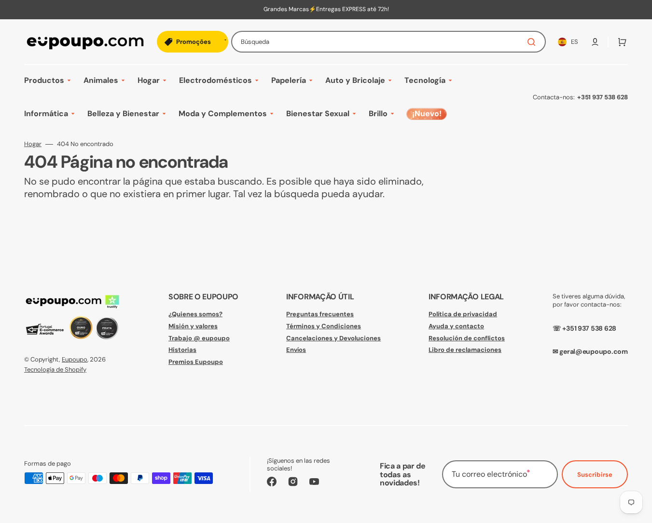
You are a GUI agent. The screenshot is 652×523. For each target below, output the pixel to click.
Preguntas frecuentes (320, 314)
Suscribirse (594, 474)
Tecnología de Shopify (55, 369)
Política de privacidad (463, 314)
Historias (182, 350)
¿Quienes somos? (195, 314)
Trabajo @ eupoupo (199, 338)
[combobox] (388, 42)
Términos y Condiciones (323, 326)
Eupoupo (74, 359)
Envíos (296, 350)
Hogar (33, 144)
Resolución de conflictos (467, 338)
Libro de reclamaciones (465, 350)
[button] (595, 42)
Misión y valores (193, 326)
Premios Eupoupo (195, 362)
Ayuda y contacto (456, 326)
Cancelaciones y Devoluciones (333, 338)
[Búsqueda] (533, 42)
